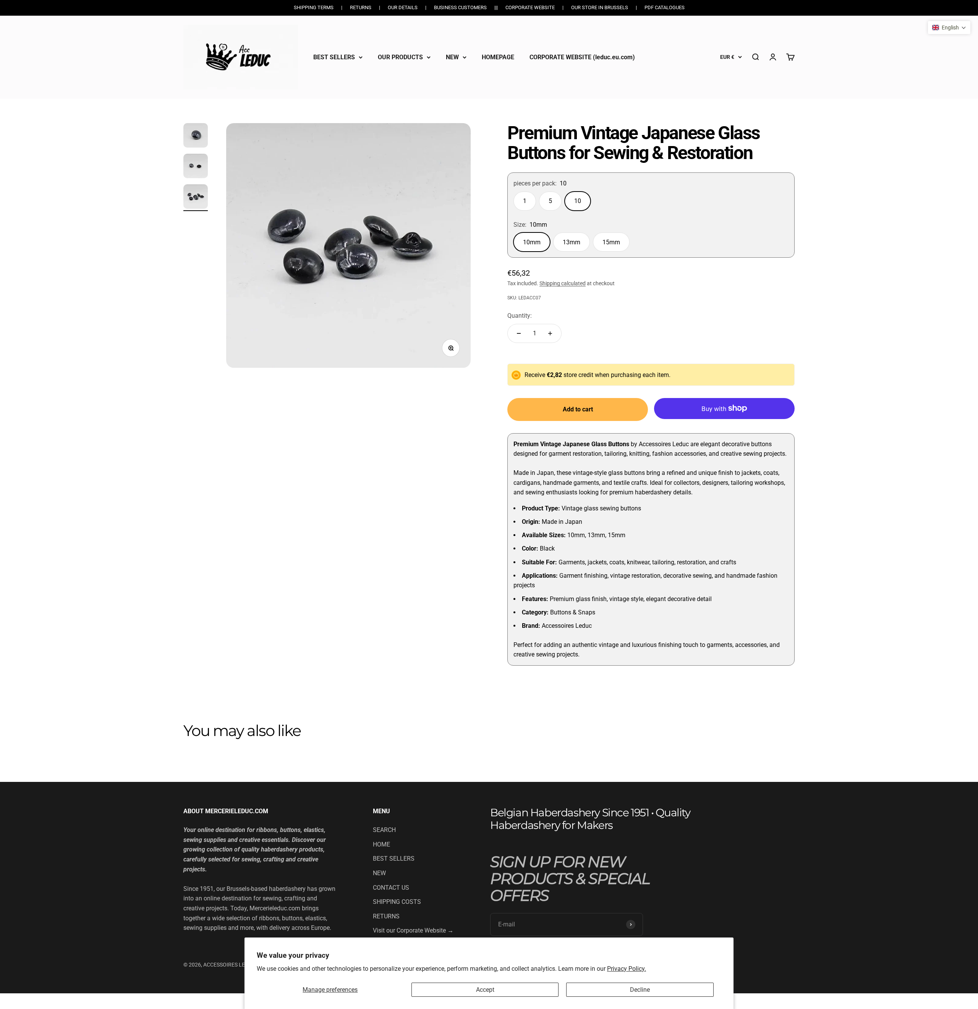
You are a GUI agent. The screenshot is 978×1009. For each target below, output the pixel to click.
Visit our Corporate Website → (413, 930)
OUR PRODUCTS (400, 56)
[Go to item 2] (195, 167)
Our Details (403, 7)
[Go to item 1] (195, 136)
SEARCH (384, 830)
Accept (485, 989)
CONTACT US (391, 887)
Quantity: (519, 315)
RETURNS (386, 916)
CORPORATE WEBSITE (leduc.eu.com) (582, 56)
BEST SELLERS (334, 56)
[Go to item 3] (195, 197)
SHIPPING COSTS (397, 901)
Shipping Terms (314, 7)
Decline (640, 989)
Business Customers (460, 7)
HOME (381, 844)
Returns (360, 7)
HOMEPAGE (498, 56)
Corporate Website (530, 7)
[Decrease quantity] (519, 333)
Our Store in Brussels (599, 7)
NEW (452, 56)
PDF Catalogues (664, 7)
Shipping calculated (562, 283)
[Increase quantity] (550, 333)
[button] (949, 27)
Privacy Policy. (626, 968)
